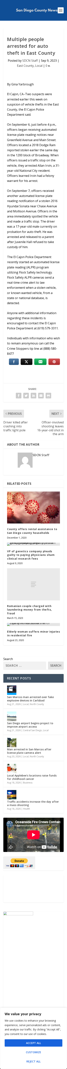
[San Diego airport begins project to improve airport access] (11, 716)
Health (26, 808)
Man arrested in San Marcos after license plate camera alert (29, 751)
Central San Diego (32, 730)
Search (8, 659)
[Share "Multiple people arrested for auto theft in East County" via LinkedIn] (33, 395)
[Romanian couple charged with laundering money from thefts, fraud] (33, 584)
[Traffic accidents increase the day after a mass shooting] (11, 794)
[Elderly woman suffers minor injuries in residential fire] (33, 624)
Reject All (33, 1061)
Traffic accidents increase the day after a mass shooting (33, 803)
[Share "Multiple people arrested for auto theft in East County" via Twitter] (26, 395)
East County (25, 66)
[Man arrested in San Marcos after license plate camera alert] (11, 742)
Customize (33, 1052)
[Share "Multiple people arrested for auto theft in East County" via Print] (48, 395)
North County (37, 704)
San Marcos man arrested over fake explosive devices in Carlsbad (30, 698)
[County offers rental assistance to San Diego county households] (33, 507)
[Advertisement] (33, 889)
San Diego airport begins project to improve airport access (30, 724)
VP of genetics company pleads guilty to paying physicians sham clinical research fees (31, 554)
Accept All (33, 1043)
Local (38, 66)
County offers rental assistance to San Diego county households (32, 531)
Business (27, 782)
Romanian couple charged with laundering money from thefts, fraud (29, 609)
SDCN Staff (30, 61)
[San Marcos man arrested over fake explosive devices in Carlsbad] (11, 690)
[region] (33, 1038)
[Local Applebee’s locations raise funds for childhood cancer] (11, 768)
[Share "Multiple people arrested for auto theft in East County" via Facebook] (18, 395)
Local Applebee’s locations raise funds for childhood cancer (32, 777)
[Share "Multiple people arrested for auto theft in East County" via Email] (41, 395)
